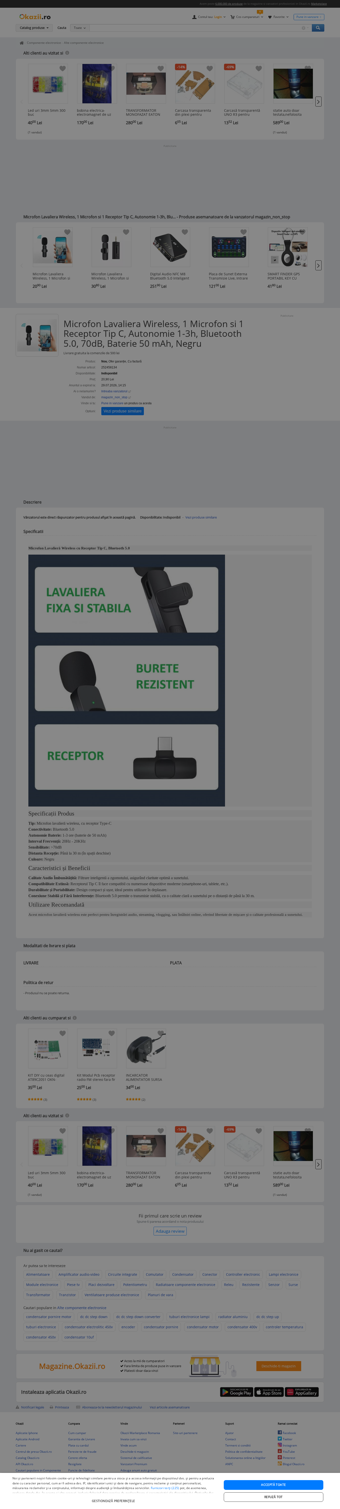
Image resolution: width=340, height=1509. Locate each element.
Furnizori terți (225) (165, 1488)
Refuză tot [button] (273, 1497)
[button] (114, 1498)
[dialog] (170, 1491)
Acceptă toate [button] (273, 1485)
